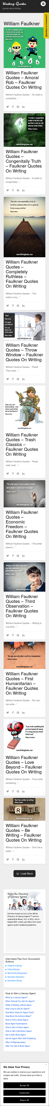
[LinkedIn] (24, 106)
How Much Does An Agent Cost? (19, 1012)
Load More (27, 873)
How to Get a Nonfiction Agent (18, 1030)
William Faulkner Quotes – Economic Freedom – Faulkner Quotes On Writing (22, 524)
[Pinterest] (18, 106)
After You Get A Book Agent (17, 1045)
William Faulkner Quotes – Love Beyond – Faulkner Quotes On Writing (24, 764)
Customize (24, 1092)
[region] (24, 1084)
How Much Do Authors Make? (18, 1015)
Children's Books (14, 965)
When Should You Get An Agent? (20, 1001)
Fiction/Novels (13, 969)
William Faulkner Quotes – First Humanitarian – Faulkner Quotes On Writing (22, 683)
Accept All (24, 1085)
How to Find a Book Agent (16, 1019)
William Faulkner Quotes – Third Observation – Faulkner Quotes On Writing (22, 606)
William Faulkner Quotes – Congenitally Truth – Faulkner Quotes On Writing (24, 161)
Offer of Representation (15, 1042)
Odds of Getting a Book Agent (18, 1004)
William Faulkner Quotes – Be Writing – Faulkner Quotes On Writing (24, 832)
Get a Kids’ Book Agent (15, 1034)
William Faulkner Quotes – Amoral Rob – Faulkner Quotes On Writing (24, 79)
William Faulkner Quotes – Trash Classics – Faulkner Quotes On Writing (22, 444)
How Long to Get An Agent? (17, 1008)
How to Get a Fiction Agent (17, 1027)
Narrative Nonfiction (15, 976)
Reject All (24, 1100)
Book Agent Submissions (16, 1023)
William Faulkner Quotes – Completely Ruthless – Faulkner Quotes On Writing (22, 273)
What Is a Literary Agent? (16, 997)
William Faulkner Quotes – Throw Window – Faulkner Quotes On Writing (24, 352)
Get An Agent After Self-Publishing (20, 1038)
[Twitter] (8, 106)
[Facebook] (13, 106)
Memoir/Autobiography (17, 972)
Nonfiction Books (14, 980)
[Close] (46, 1064)
